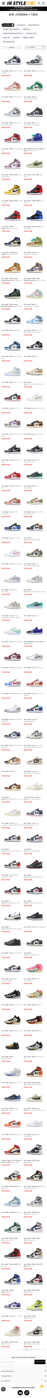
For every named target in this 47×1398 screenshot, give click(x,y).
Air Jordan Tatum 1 (32, 980)
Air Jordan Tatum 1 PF (33, 1031)
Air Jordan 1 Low (34, 383)
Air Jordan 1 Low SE (12, 693)
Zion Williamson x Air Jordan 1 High (34, 150)
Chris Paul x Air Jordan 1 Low (32, 798)
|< (18, 1349)
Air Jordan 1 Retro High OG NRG (33, 1265)
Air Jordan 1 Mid (12, 72)
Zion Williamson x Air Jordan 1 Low (34, 642)
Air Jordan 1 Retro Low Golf (34, 1109)
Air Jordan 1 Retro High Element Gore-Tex (11, 279)
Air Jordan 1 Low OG (11, 1134)
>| (44, 1349)
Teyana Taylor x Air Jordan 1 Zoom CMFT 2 (11, 1161)
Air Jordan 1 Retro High (12, 176)
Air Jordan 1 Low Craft (33, 176)
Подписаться (40, 1362)
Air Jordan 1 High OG (11, 1212)
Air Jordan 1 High (31, 253)
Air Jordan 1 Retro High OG (32, 1083)
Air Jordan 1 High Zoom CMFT (10, 253)
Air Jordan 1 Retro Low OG (9, 1109)
